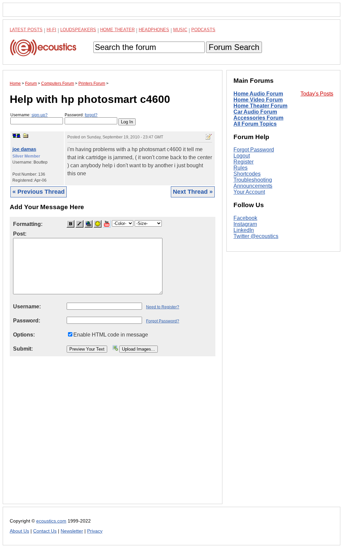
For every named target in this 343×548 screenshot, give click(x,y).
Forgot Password (253, 150)
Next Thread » (193, 191)
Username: (29, 115)
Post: (19, 234)
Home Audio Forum (258, 94)
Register (243, 162)
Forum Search (234, 47)
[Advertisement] (112, 435)
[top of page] (14, 136)
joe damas (24, 149)
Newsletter (72, 531)
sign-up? (39, 115)
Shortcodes (247, 174)
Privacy (94, 531)
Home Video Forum (258, 100)
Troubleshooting (252, 180)
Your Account (249, 192)
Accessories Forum (258, 118)
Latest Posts (26, 29)
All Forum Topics (255, 124)
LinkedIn (243, 230)
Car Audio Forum (255, 112)
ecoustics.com (51, 521)
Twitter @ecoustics (255, 236)
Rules (240, 168)
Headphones (154, 29)
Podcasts (203, 29)
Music (180, 29)
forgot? (91, 115)
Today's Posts (316, 94)
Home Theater (117, 29)
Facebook (245, 218)
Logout (241, 156)
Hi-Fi (51, 29)
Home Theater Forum (260, 106)
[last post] (18, 136)
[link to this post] (25, 135)
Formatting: (28, 224)
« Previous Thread (38, 191)
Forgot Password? (162, 321)
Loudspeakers (78, 29)
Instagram (245, 224)
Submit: (23, 349)
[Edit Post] (208, 136)
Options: (24, 335)
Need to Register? (162, 307)
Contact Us (45, 531)
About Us (19, 531)
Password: (81, 115)
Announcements (252, 186)
